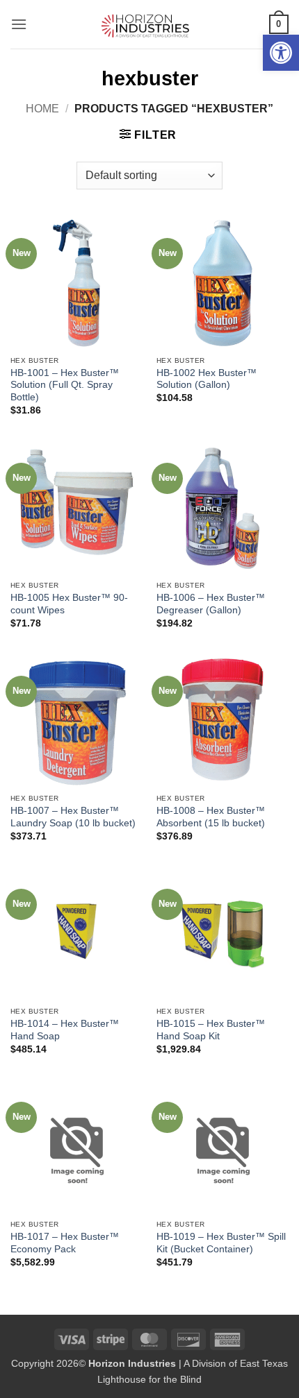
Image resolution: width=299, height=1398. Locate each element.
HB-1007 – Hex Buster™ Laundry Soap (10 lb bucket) (73, 816)
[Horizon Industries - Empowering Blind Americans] (150, 24)
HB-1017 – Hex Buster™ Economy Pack (64, 1242)
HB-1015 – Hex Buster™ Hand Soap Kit (210, 1029)
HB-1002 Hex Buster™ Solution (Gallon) (206, 379)
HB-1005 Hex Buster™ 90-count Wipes (69, 604)
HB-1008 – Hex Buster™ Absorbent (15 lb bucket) (210, 816)
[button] (281, 53)
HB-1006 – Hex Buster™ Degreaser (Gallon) (210, 604)
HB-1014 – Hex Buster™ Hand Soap (64, 1029)
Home (42, 108)
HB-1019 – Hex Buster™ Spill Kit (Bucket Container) (221, 1242)
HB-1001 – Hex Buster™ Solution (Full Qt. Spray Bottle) (64, 385)
